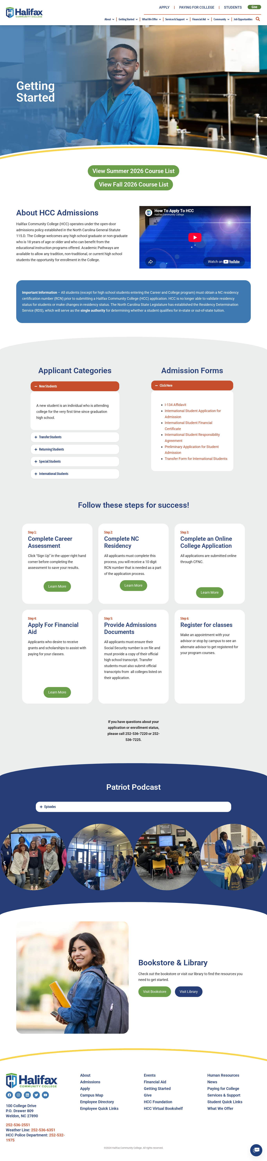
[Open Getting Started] (136, 19)
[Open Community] (228, 19)
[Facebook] (9, 1095)
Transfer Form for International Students (196, 459)
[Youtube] (45, 1095)
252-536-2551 (18, 1125)
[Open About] (113, 19)
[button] (257, 19)
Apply (164, 7)
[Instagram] (18, 1095)
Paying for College (196, 7)
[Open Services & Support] (186, 19)
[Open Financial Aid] (208, 19)
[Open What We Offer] (160, 19)
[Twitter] (36, 1095)
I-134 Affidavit (175, 405)
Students (233, 7)
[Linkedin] (27, 1095)
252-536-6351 (43, 1130)
